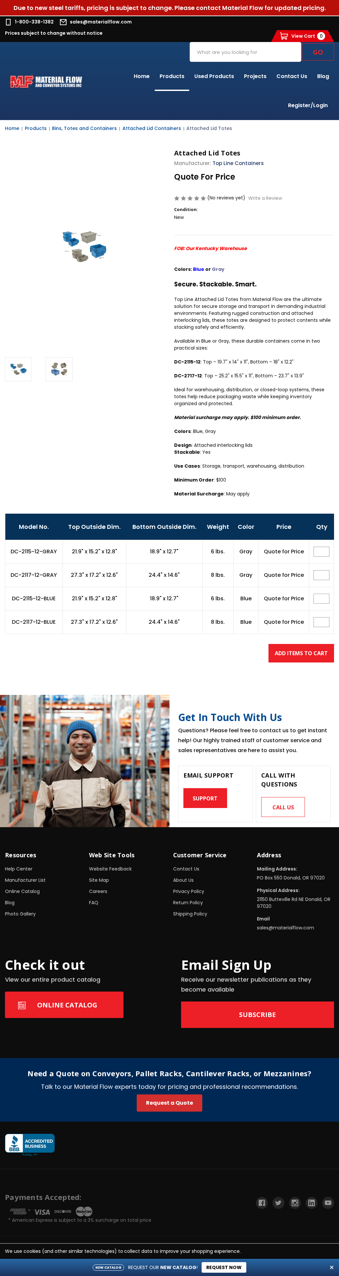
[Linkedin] (311, 1203)
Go (318, 52)
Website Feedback (110, 869)
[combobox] (245, 52)
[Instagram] (295, 1203)
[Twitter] (278, 1203)
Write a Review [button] (265, 198)
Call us (283, 807)
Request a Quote (169, 1103)
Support (205, 798)
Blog (323, 76)
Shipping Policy (190, 914)
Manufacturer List (25, 880)
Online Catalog (22, 891)
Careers (98, 891)
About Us (183, 880)
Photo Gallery (20, 914)
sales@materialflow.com (101, 22)
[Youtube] (328, 1203)
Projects (255, 76)
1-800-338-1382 (34, 22)
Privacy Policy (188, 891)
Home (142, 76)
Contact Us (291, 76)
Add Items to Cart (301, 653)
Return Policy (188, 902)
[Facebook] (262, 1203)
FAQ (93, 902)
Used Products (214, 76)
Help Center (18, 869)
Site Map (99, 880)
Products (172, 76)
